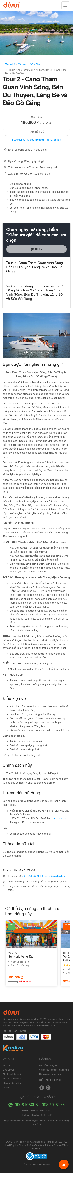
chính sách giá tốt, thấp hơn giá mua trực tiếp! (43, 875)
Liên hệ (6, 1087)
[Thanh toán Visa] (8, 1038)
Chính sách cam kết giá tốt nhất (54, 1069)
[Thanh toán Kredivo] (13, 1049)
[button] (8, 335)
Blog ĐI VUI (8, 1069)
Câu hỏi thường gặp (48, 1065)
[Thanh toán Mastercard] (21, 1038)
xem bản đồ (59, 818)
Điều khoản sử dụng (12, 1078)
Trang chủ (10, 64)
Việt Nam (22, 64)
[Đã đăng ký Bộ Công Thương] (36, 1155)
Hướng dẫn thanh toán (50, 1073)
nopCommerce (42, 1164)
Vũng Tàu (35, 64)
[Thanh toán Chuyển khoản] (34, 1038)
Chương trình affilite (12, 1082)
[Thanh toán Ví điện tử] (46, 1038)
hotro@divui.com (37, 1120)
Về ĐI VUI (7, 1065)
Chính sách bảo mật (12, 1073)
